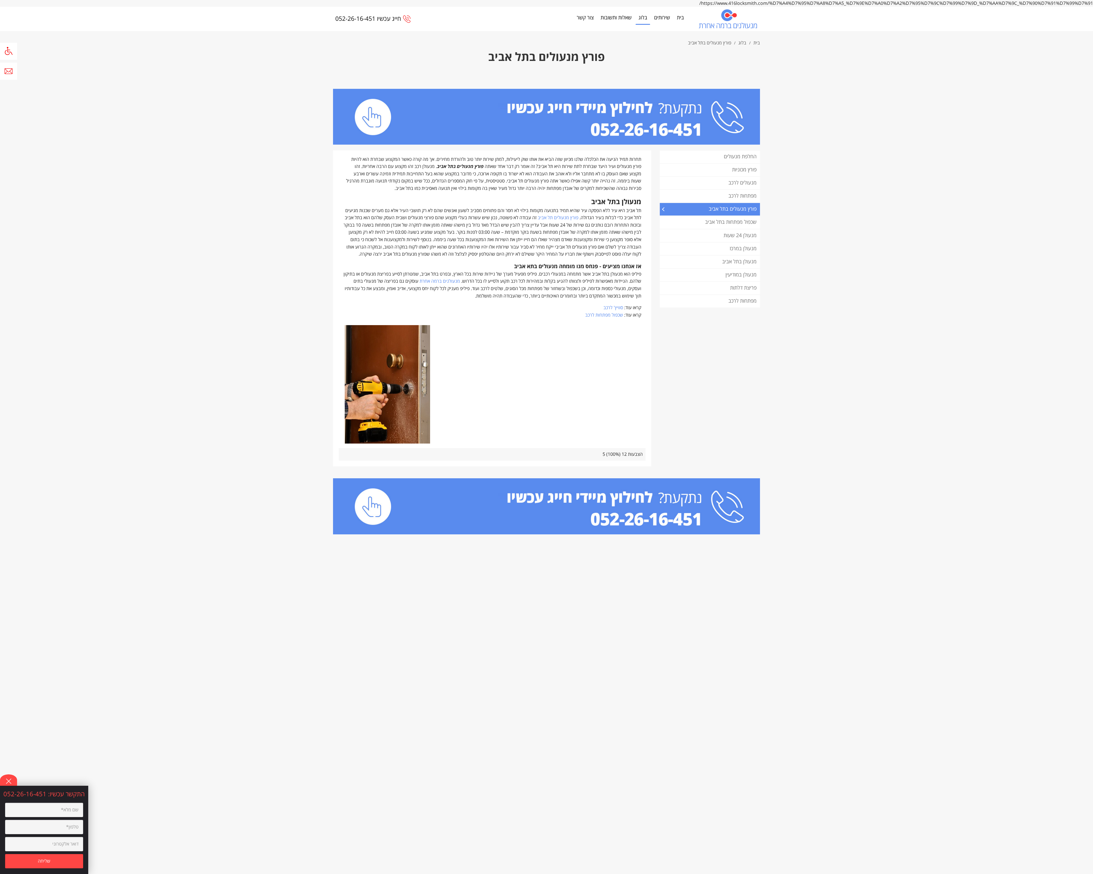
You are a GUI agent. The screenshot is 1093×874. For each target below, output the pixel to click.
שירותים (662, 18)
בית (680, 18)
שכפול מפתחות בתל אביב (731, 222)
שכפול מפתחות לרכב (604, 315)
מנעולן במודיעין (741, 275)
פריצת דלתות (743, 288)
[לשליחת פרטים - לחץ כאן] (546, 117)
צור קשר (585, 18)
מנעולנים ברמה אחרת (440, 281)
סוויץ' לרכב (613, 308)
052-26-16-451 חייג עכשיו (368, 18)
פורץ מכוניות (744, 170)
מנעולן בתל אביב (739, 262)
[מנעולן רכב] (728, 19)
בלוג (642, 18)
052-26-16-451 (25, 794)
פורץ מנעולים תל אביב (558, 218)
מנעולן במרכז (743, 249)
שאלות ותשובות (616, 18)
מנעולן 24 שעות (740, 236)
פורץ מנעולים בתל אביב (733, 209)
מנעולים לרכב (742, 183)
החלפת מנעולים (740, 157)
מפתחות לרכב (742, 196)
